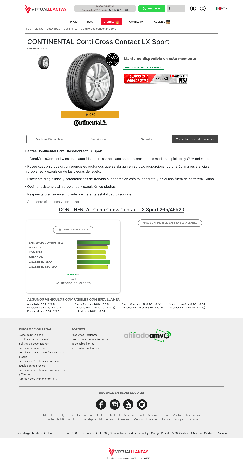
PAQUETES (159, 21)
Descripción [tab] (98, 139)
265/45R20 (53, 28)
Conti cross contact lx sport (98, 28)
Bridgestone (66, 415)
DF (75, 419)
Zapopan (179, 419)
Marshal (129, 415)
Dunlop (100, 415)
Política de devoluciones (34, 343)
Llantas (39, 28)
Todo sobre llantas (83, 343)
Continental (70, 28)
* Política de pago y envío (34, 339)
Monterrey (106, 419)
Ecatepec (152, 419)
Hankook (115, 415)
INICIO (74, 21)
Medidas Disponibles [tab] (50, 139)
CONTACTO (136, 21)
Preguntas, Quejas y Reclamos (90, 339)
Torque (165, 415)
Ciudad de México (57, 419)
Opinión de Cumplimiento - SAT (38, 378)
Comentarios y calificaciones (195, 139)
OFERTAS (109, 21)
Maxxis (152, 415)
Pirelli (141, 415)
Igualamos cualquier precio (143, 67)
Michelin (48, 415)
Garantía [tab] (146, 139)
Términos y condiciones (33, 348)
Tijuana (193, 419)
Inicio (28, 28)
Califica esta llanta (74, 230)
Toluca (166, 419)
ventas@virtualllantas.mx (87, 348)
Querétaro (123, 419)
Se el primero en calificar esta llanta (171, 223)
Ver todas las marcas (186, 415)
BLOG (90, 21)
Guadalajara (88, 419)
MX (223, 8)
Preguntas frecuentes (84, 335)
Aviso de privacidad (31, 335)
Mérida (138, 419)
